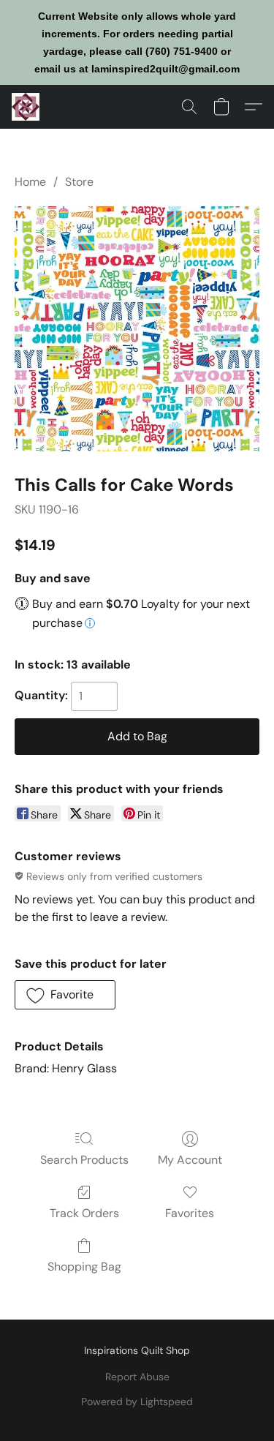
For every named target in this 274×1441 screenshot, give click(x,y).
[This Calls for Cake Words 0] (137, 328)
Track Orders (84, 1213)
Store (79, 181)
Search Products (84, 1159)
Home (30, 181)
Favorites (189, 1213)
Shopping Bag (84, 1266)
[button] (26, 107)
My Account (190, 1159)
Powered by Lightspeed (137, 1401)
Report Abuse (137, 1376)
